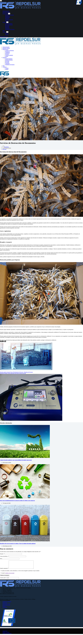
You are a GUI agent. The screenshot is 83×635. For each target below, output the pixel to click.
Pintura (6, 56)
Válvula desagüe (6, 47)
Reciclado (7, 61)
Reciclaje (4, 149)
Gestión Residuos (8, 58)
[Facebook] (1, 341)
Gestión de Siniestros (9, 50)
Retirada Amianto (6, 48)
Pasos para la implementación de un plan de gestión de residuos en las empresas (17, 500)
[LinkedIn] (5, 341)
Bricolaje (7, 54)
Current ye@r (3, 577)
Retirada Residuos (9, 59)
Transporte (7, 63)
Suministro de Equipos (9, 64)
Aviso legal (5, 631)
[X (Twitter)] (2, 341)
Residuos (4, 57)
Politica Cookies (6, 632)
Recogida (7, 62)
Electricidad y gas (6, 605)
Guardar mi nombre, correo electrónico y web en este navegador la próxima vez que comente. (20, 570)
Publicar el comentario (5, 575)
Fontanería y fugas (6, 603)
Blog (4, 65)
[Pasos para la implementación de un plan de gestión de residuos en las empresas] (25, 498)
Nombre (2, 553)
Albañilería (7, 52)
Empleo (6, 69)
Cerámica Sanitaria (9, 55)
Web (1, 558)
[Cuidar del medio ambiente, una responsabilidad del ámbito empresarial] (25, 457)
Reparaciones (5, 49)
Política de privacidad (7, 633)
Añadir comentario (4, 568)
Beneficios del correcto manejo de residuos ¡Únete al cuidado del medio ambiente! (18, 543)
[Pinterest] (4, 341)
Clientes (6, 68)
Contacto (4, 66)
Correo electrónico (4, 556)
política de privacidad (10, 573)
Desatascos (7, 51)
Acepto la (7, 573)
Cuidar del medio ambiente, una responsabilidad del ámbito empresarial (16, 460)
